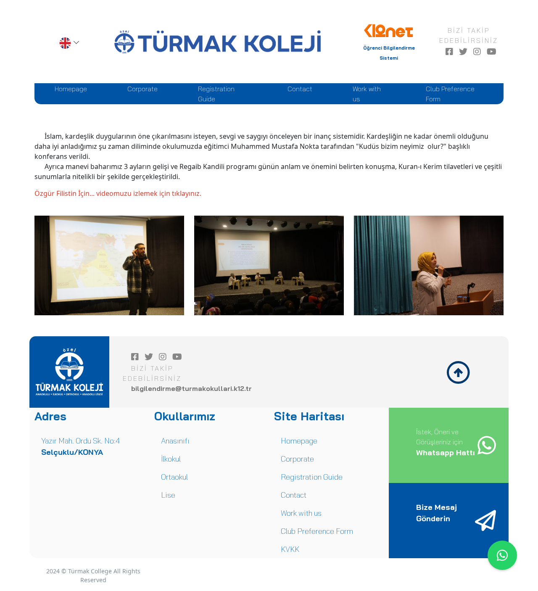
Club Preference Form (450, 93)
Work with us (369, 93)
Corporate (144, 88)
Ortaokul (174, 477)
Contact (301, 88)
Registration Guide (219, 93)
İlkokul (171, 459)
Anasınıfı (175, 441)
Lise (168, 495)
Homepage (72, 88)
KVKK (290, 549)
